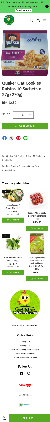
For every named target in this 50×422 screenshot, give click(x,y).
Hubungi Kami (25, 346)
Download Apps (23, 10)
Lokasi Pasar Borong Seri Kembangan (25, 350)
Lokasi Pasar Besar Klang (25, 354)
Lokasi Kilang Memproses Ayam (25, 358)
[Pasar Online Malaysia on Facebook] (21, 375)
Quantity (6, 113)
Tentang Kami (25, 342)
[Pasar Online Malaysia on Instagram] (29, 375)
